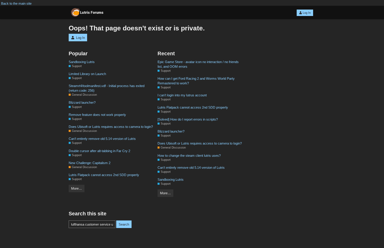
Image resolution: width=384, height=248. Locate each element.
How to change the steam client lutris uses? (189, 155)
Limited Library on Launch (87, 74)
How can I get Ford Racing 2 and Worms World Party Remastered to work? (196, 81)
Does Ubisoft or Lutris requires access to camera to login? (111, 127)
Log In (307, 12)
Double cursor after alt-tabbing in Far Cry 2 (99, 151)
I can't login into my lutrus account (182, 95)
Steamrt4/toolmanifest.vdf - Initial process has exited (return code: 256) (106, 88)
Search (124, 224)
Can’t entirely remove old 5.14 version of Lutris (102, 139)
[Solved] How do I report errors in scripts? (188, 119)
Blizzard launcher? (82, 102)
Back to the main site (16, 3)
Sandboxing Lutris (82, 62)
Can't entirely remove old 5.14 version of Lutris (191, 167)
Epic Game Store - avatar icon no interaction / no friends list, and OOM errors (198, 64)
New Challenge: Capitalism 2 (89, 163)
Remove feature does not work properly (97, 115)
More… (76, 188)
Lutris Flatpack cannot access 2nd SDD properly (104, 175)
